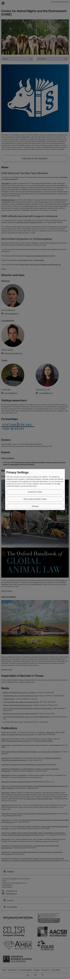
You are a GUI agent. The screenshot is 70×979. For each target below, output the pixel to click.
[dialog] (35, 489)
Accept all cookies (35, 492)
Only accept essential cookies (35, 499)
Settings (35, 506)
